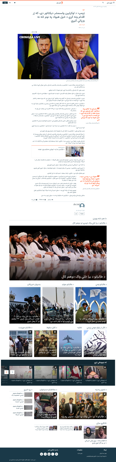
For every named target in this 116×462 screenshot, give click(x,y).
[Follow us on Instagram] (45, 454)
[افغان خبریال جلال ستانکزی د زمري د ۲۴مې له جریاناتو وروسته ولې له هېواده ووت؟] (53, 428)
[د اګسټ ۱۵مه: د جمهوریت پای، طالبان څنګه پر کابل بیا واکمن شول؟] (45, 343)
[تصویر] (14, 3)
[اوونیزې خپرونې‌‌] (10, 3)
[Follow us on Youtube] (49, 454)
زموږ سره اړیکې (103, 453)
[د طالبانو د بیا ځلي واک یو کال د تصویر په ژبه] (83, 405)
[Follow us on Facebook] (56, 454)
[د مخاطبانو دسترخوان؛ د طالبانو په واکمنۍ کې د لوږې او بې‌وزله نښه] (45, 405)
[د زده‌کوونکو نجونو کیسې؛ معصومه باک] (28, 394)
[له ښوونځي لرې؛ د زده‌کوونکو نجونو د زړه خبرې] (70, 372)
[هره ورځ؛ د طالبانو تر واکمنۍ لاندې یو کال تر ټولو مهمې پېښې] (95, 343)
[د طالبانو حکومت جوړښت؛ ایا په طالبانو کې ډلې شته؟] (20, 343)
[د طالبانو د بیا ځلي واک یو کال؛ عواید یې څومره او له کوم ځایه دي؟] (58, 305)
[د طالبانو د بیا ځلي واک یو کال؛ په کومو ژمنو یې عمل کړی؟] (91, 305)
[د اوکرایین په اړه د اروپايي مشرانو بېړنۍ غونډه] (75, 152)
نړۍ (84, 10)
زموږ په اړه (80, 453)
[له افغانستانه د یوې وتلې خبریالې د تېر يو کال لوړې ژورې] (95, 432)
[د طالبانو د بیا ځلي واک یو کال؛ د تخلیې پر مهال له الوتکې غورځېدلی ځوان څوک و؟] (70, 343)
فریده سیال (82, 25)
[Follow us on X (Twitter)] (52, 454)
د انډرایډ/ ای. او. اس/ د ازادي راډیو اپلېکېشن (97, 456)
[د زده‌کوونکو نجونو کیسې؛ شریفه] (28, 414)
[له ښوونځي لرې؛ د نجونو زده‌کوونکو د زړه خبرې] (95, 372)
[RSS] (41, 454)
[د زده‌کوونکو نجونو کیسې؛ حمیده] (28, 401)
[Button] (34, 32)
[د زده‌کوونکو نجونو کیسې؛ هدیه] (28, 407)
